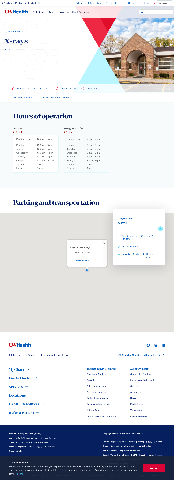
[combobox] (159, 12)
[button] (87, 270)
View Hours (91, 88)
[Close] (103, 243)
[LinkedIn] (162, 345)
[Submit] (142, 12)
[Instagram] (156, 345)
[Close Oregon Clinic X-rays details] (160, 228)
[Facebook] (148, 345)
